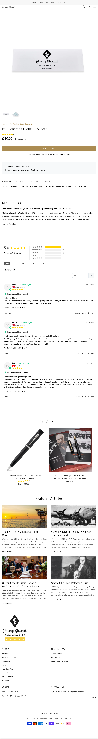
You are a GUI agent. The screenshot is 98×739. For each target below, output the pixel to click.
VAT (37, 181)
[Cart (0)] (88, 7)
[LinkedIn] (26, 696)
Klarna (46, 181)
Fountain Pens (7, 669)
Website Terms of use (59, 661)
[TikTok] (15, 696)
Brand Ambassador (9, 657)
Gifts (30, 181)
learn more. (83, 186)
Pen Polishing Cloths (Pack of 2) (15, 307)
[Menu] (94, 7)
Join (93, 697)
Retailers (5, 680)
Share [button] (9, 313)
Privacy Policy (56, 657)
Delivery (19, 181)
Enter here (63, 2)
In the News (6, 673)
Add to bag (49, 149)
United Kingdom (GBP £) (48, 714)
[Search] (83, 7)
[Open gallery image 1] (49, 62)
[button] (89, 313)
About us (5, 654)
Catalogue (6, 661)
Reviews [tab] (8, 270)
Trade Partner (7, 676)
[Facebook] (7, 696)
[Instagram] (3, 696)
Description (11, 203)
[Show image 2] (16, 114)
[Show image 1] (6, 114)
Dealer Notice (56, 654)
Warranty (7, 181)
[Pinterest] (18, 696)
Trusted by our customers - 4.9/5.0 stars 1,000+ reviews (49, 155)
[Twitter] (11, 696)
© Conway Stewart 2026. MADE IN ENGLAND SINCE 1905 (49, 719)
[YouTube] (22, 696)
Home (4, 124)
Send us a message (38, 170)
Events (4, 665)
